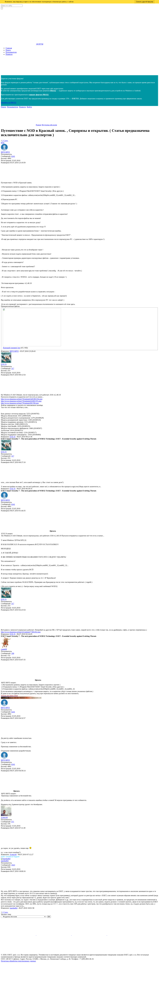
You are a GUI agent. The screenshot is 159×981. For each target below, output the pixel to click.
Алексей (4, 817)
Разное (38, 125)
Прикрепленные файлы (10, 306)
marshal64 (4, 861)
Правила (9, 54)
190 (12, 653)
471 (12, 822)
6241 (13, 156)
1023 (13, 865)
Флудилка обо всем (49, 125)
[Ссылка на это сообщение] (18, 181)
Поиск (8, 50)
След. (6, 141)
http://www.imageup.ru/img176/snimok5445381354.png (21, 399)
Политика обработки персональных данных (18, 961)
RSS (2, 143)
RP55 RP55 (5, 152)
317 (12, 368)
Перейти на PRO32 (8, 103)
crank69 (4, 649)
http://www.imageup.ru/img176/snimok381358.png (20, 403)
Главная (9, 48)
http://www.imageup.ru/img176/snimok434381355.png (21, 401)
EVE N (4, 364)
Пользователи (11, 52)
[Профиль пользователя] (4, 150)
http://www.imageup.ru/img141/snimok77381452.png (21, 632)
